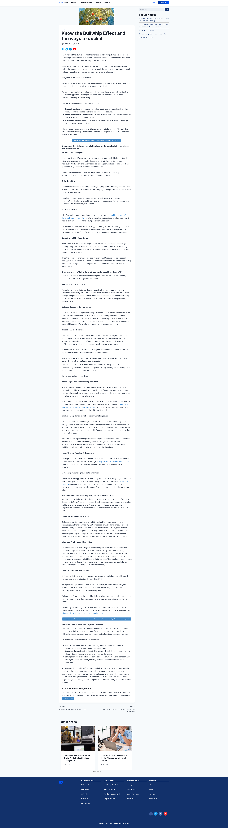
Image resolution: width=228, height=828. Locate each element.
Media (151, 789)
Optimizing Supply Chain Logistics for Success (72, 708)
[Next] (130, 748)
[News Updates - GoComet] (64, 2)
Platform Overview (87, 785)
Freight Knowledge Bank (112, 794)
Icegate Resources (110, 799)
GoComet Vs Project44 (146, 30)
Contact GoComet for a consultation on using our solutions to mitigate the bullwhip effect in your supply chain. (97, 619)
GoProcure (85, 789)
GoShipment (85, 803)
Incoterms (130, 799)
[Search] (167, 9)
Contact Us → (164, 2)
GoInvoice (84, 799)
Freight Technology (133, 794)
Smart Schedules (109, 789)
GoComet (66, 44)
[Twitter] (156, 814)
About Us (152, 785)
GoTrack (84, 794)
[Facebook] (151, 814)
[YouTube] (165, 814)
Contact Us (153, 799)
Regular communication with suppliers (114, 461)
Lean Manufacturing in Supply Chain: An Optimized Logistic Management (77, 758)
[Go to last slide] (63, 748)
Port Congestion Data (111, 785)
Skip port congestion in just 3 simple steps (153, 34)
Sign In (154, 2)
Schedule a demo (68, 698)
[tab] (93, 771)
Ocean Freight (131, 789)
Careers (152, 794)
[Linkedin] (160, 814)
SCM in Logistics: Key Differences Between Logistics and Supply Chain (118, 709)
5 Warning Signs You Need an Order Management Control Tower (114, 758)
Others (64, 29)
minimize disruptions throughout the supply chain (82, 613)
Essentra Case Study (146, 37)
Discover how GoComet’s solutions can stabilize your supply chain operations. (96, 140)
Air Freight (130, 785)
